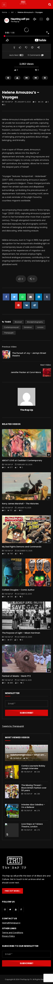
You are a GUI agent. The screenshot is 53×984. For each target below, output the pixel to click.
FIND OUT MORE (12, 891)
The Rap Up (8, 102)
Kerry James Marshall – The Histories (20, 503)
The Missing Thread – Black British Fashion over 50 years (33, 788)
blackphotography (35, 322)
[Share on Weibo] (34, 305)
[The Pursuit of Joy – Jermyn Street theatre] (6, 354)
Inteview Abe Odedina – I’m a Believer (33, 806)
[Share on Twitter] (14, 297)
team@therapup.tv (11, 922)
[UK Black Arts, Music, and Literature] (26, 5)
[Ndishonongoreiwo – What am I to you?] (26, 753)
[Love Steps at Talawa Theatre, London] (12, 830)
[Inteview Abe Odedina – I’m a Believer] (12, 811)
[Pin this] (18, 305)
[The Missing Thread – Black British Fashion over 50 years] (12, 791)
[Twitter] (10, 909)
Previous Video (9, 346)
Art (12, 12)
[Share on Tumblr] (46, 297)
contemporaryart (11, 327)
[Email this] (30, 297)
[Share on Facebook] (6, 297)
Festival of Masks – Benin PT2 (16, 676)
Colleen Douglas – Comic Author (18, 589)
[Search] (49, 4)
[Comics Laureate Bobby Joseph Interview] (12, 772)
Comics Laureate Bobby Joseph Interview (33, 767)
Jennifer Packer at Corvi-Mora (26, 372)
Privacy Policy (8, 936)
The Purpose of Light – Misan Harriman (21, 632)
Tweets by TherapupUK (13, 726)
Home (4, 12)
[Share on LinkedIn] (38, 297)
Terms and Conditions (12, 932)
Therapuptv (9, 333)
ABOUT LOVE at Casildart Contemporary (22, 460)
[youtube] (15, 909)
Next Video (45, 365)
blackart (18, 322)
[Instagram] (4, 909)
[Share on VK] (26, 305)
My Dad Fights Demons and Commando (21, 546)
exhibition (28, 327)
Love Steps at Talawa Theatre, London (32, 825)
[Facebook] (21, 909)
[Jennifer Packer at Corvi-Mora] (47, 372)
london (40, 327)
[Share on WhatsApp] (22, 297)
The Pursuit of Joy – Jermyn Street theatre (29, 354)
